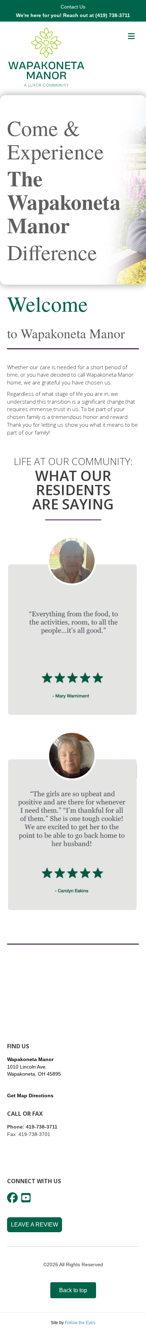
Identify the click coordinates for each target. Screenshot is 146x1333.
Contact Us (73, 7)
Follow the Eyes (80, 1322)
